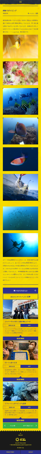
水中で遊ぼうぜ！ (28, 425)
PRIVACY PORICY (10, 452)
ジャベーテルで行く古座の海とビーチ (18, 321)
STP (37, 13)
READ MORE (20, 338)
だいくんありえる (11, 362)
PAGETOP (20, 435)
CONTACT (31, 452)
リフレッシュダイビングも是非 (15, 403)
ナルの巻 (12, 425)
